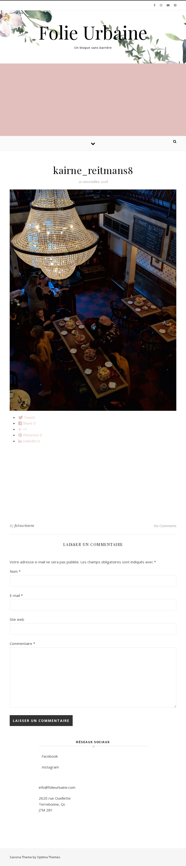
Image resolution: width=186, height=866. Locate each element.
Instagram (50, 767)
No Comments (165, 525)
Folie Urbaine (93, 32)
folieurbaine (24, 525)
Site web (17, 619)
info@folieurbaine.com (57, 787)
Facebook (50, 756)
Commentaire (22, 643)
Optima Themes (48, 857)
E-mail (16, 595)
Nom (15, 571)
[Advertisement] (93, 99)
